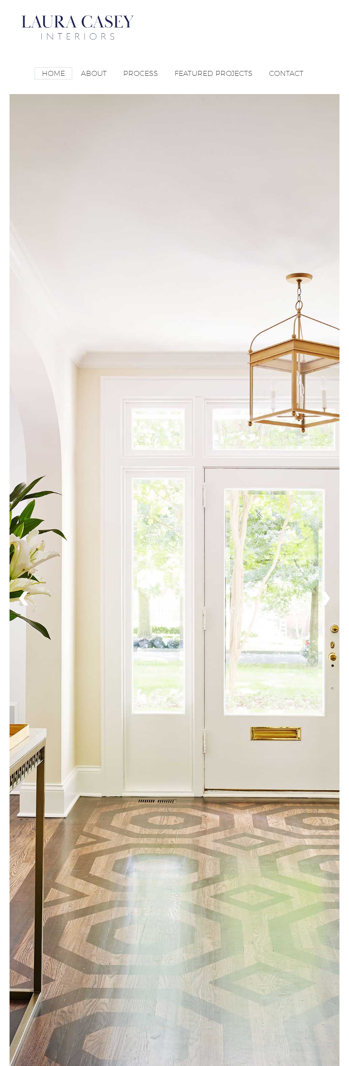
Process (140, 73)
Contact (286, 73)
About (94, 73)
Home (53, 73)
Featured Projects (213, 73)
